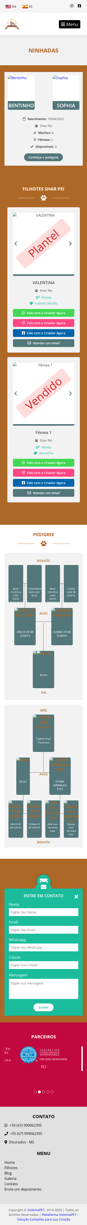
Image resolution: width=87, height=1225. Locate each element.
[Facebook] (79, 5)
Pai (43, 692)
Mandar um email (46, 343)
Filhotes (11, 1167)
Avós (43, 613)
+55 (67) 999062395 (25, 1125)
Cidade (15, 957)
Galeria (10, 1178)
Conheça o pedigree (43, 157)
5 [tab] (52, 1091)
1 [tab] (35, 1091)
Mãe (43, 710)
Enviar (43, 1007)
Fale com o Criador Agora (45, 313)
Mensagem (18, 975)
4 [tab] (47, 1091)
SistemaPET (36, 1210)
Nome (14, 904)
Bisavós (43, 561)
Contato (11, 1183)
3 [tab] (43, 1091)
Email (13, 922)
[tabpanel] (43, 1057)
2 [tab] (39, 1091)
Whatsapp (17, 939)
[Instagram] (71, 5)
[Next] (71, 243)
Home (9, 1162)
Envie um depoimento (22, 1189)
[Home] (9, 24)
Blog (8, 1173)
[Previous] (15, 243)
